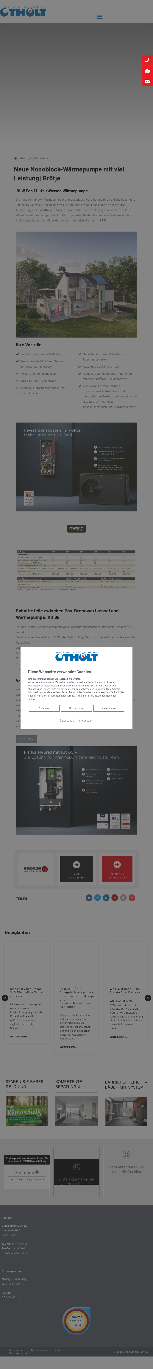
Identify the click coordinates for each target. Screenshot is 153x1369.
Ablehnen (44, 708)
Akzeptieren (109, 708)
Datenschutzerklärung (62, 695)
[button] (147, 60)
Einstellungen (76, 708)
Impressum (85, 720)
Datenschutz (67, 720)
